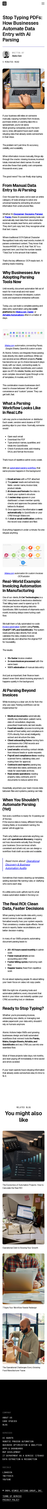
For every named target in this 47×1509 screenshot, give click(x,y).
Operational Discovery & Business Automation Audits (22, 865)
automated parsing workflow (23, 467)
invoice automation (11, 626)
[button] (42, 3)
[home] (5, 4)
